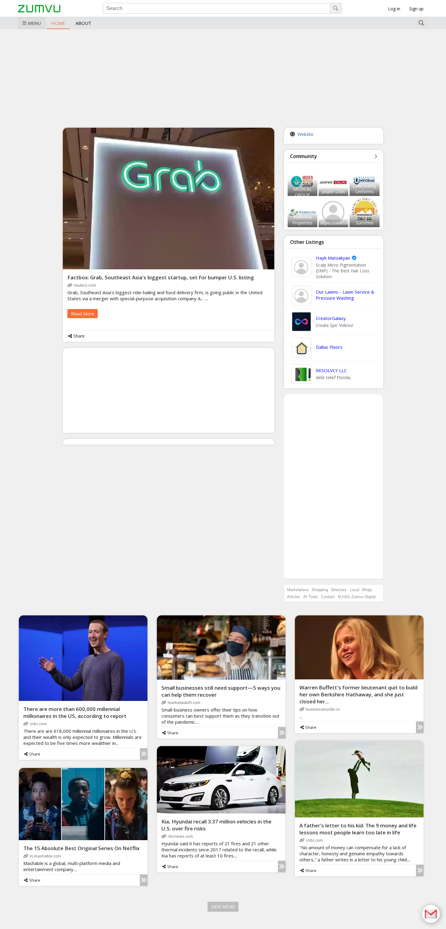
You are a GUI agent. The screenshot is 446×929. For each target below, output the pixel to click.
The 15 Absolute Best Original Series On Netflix (81, 848)
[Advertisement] (223, 77)
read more (82, 314)
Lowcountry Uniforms (364, 188)
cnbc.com (38, 723)
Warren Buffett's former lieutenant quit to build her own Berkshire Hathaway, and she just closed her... (358, 694)
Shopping (320, 590)
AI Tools (310, 597)
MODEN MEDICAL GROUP (302, 189)
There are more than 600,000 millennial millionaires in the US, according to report (75, 712)
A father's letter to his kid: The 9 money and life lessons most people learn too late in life (358, 829)
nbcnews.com (180, 836)
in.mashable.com (45, 856)
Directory (339, 590)
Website (305, 134)
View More (223, 907)
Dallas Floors (329, 347)
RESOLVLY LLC (331, 370)
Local (354, 590)
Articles (293, 597)
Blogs (367, 590)
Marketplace (298, 590)
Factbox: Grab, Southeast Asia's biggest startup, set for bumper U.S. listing (160, 277)
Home (58, 23)
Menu (34, 23)
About (83, 23)
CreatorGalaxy (331, 318)
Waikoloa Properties (302, 220)
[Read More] (143, 754)
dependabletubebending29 (346, 223)
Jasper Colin (333, 191)
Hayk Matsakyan (333, 258)
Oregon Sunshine (364, 220)
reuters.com (85, 285)
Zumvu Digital (363, 597)
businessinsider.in (323, 709)
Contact (328, 597)
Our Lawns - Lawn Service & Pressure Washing (345, 295)
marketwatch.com (184, 702)
